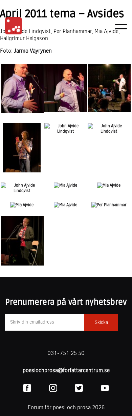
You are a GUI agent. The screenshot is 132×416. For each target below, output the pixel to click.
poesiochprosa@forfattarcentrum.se (66, 370)
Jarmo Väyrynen (33, 50)
